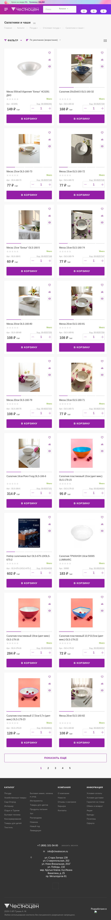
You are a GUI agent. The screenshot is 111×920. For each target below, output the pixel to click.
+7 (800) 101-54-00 (47, 845)
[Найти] (72, 9)
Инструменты (36, 801)
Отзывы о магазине (67, 802)
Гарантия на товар (95, 802)
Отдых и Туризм (12, 810)
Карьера (62, 806)
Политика (91, 819)
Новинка (34, 822)
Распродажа (36, 818)
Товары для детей (13, 823)
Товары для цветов (39, 805)
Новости (62, 797)
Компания (64, 787)
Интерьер (8, 806)
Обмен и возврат (95, 806)
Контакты (62, 810)
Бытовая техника (12, 814)
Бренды (90, 814)
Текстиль (8, 827)
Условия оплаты (94, 793)
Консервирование (12, 819)
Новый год (35, 826)
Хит (31, 813)
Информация (95, 787)
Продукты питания (38, 809)
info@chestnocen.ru (57, 851)
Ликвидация (35, 830)
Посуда (7, 793)
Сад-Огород (10, 802)
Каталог (9, 787)
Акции (89, 810)
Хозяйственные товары (15, 797)
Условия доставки (95, 797)
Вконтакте (55, 886)
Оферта (90, 823)
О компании (63, 793)
